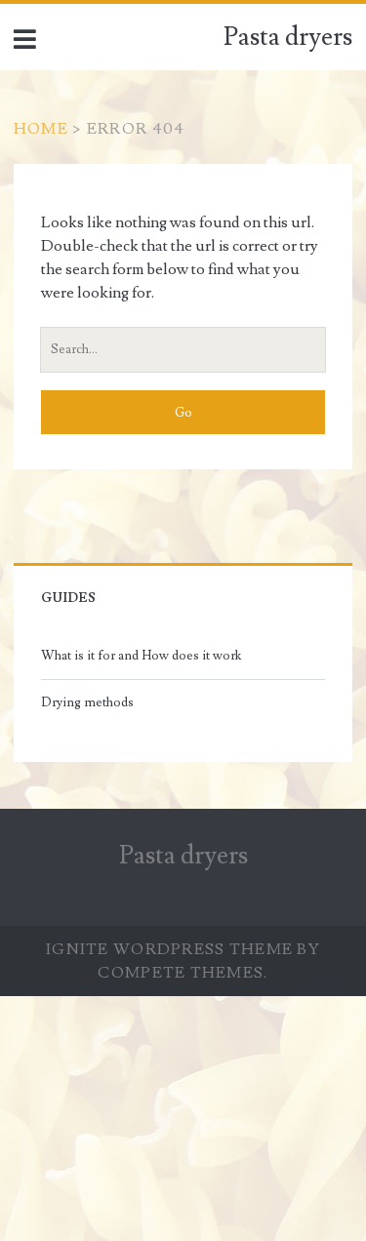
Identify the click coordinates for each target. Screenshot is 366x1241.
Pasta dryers (288, 37)
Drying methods (87, 702)
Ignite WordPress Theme (169, 949)
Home (41, 129)
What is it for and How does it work (141, 655)
